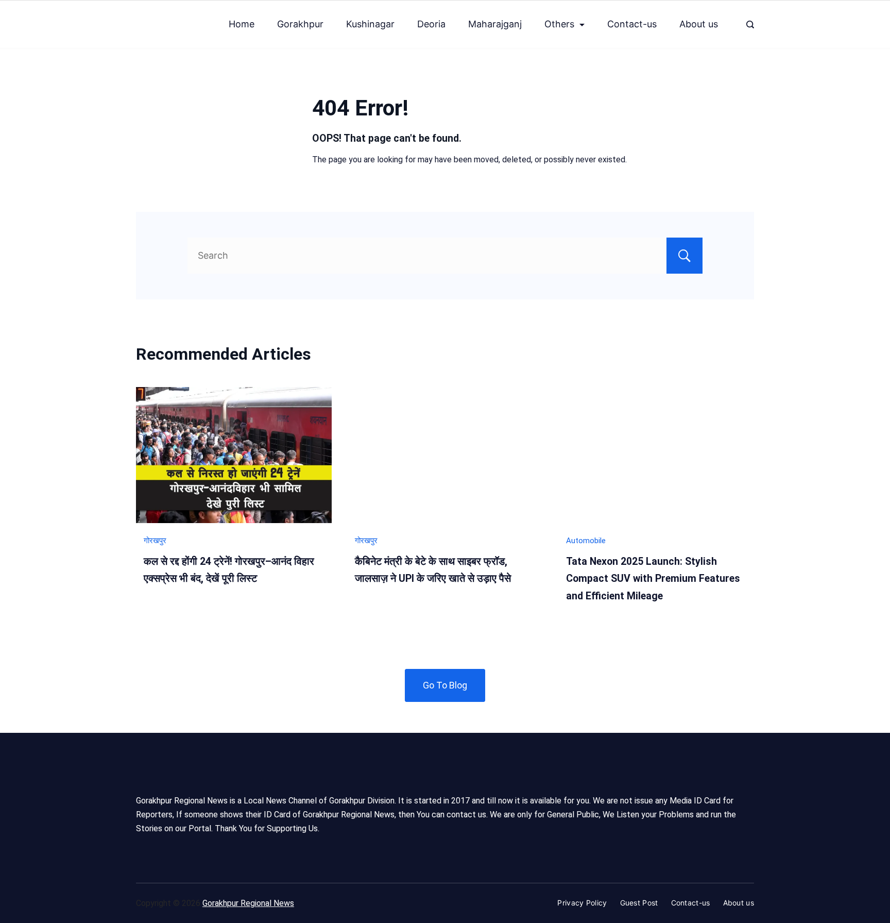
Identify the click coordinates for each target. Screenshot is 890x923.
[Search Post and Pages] (750, 24)
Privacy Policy (582, 902)
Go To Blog (445, 685)
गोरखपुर (155, 540)
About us (698, 24)
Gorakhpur (300, 24)
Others (559, 24)
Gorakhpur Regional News (248, 903)
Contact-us (632, 24)
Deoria (431, 24)
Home (241, 24)
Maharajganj (495, 24)
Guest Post (639, 902)
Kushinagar (370, 24)
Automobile (586, 540)
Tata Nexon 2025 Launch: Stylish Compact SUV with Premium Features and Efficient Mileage (653, 579)
